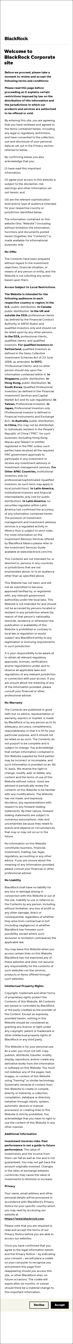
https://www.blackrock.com (24, 1219)
